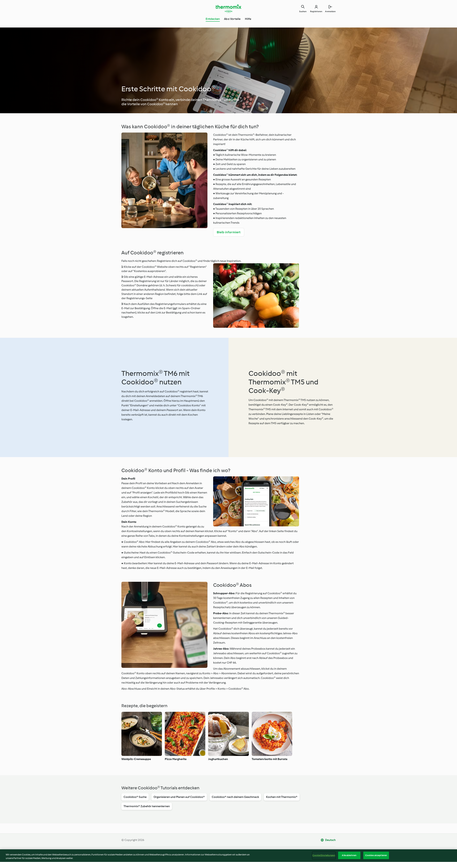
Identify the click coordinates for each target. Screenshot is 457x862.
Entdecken (213, 19)
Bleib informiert (229, 232)
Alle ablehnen (349, 855)
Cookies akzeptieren (376, 855)
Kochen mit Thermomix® (281, 797)
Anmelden (330, 11)
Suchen (303, 11)
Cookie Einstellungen (323, 855)
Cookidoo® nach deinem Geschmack (235, 797)
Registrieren (316, 11)
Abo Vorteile (232, 19)
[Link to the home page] (228, 8)
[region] (228, 855)
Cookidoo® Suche (135, 797)
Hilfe (248, 19)
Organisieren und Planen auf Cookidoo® (179, 797)
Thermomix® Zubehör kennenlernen (147, 806)
